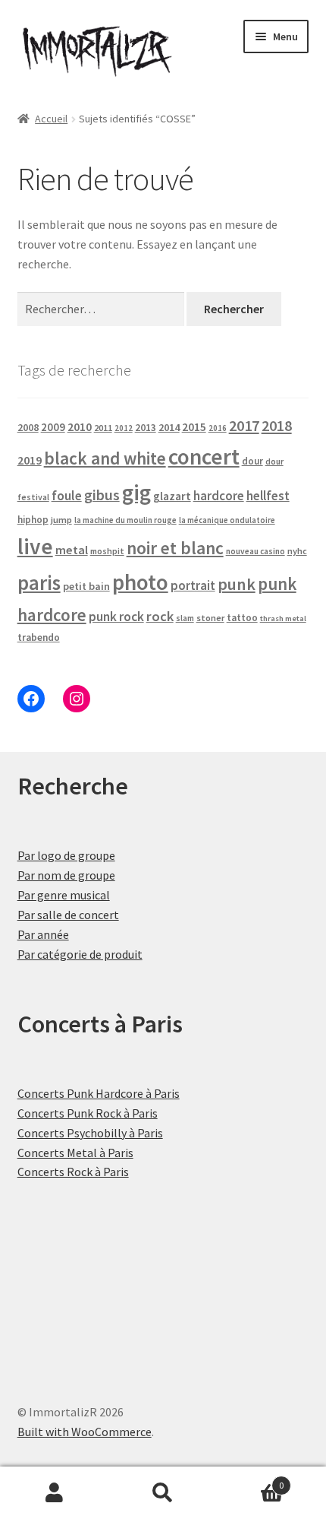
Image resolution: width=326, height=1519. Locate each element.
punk (236, 584)
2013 (145, 427)
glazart (172, 496)
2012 (123, 428)
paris (39, 582)
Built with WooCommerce (84, 1431)
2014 (169, 427)
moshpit (107, 551)
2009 (53, 427)
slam (185, 618)
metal (71, 549)
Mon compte (54, 1493)
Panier (251, 1480)
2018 (277, 425)
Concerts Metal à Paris (75, 1152)
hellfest (268, 495)
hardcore (218, 495)
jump (61, 519)
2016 (217, 428)
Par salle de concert (68, 914)
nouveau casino (255, 551)
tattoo (242, 617)
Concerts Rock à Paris (73, 1171)
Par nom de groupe (66, 875)
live (35, 546)
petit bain (86, 586)
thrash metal (283, 618)
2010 (79, 427)
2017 (244, 426)
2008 (28, 427)
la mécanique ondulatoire (227, 520)
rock (160, 616)
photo (140, 582)
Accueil (51, 118)
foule (67, 495)
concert (204, 456)
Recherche (162, 1493)
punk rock (116, 616)
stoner (210, 617)
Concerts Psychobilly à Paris (90, 1132)
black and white (105, 458)
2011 (103, 427)
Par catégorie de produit (80, 954)
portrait (193, 585)
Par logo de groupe (66, 855)
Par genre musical (63, 894)
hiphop (33, 519)
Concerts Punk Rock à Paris (87, 1113)
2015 (194, 427)
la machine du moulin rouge (125, 520)
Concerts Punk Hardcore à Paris (98, 1093)
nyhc (297, 551)
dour (252, 461)
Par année (43, 934)
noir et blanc (175, 548)
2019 (29, 460)
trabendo (38, 637)
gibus (102, 495)
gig (136, 492)
